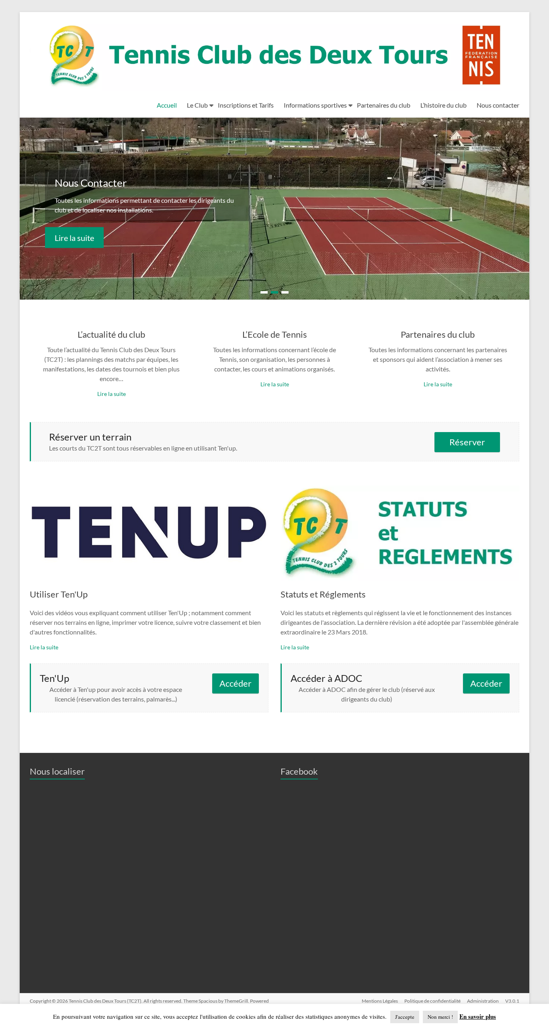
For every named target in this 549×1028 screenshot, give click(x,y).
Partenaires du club (383, 105)
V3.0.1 (512, 1001)
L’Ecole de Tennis (274, 334)
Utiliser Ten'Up (59, 594)
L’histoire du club (443, 105)
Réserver (467, 441)
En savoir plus (477, 1016)
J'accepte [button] (404, 1016)
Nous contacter (498, 105)
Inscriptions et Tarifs (246, 105)
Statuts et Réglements (323, 594)
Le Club (197, 105)
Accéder (235, 683)
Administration (483, 1001)
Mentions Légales (380, 1001)
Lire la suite (74, 237)
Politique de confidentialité (432, 1001)
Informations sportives (315, 105)
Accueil (167, 105)
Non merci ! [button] (440, 1016)
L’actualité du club (111, 334)
